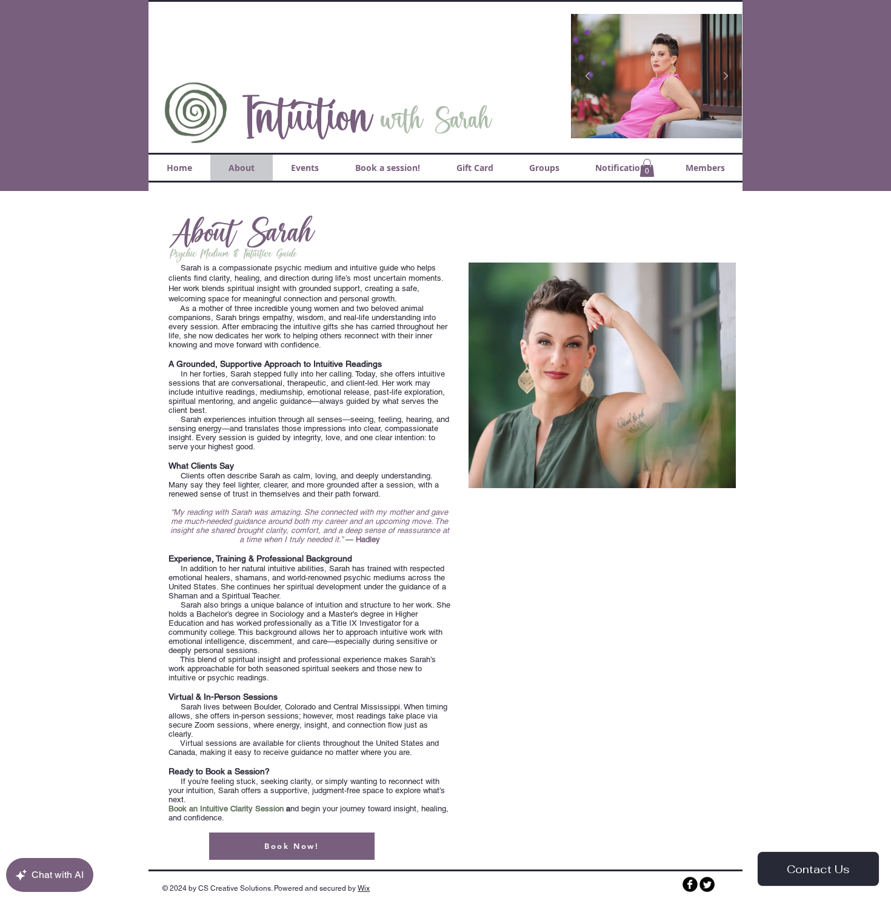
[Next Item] (725, 76)
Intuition (305, 117)
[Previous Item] (587, 76)
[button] (647, 168)
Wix (364, 888)
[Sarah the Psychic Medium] (690, 884)
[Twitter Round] (707, 884)
